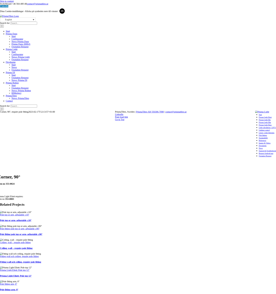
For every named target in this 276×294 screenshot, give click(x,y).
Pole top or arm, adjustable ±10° (14, 215)
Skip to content (7, 1)
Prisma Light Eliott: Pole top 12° (14, 270)
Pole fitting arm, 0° (8, 284)
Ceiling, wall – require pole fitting (15, 242)
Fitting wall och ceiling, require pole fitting (19, 256)
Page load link (121, 117)
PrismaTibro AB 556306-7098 (150, 112)
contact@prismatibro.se (37, 4)
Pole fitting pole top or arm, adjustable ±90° (20, 228)
